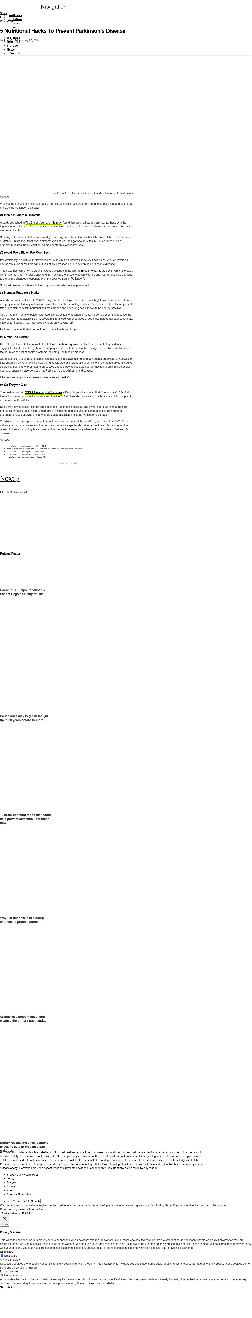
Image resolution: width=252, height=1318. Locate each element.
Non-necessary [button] (9, 1271)
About (10, 1190)
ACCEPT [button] (27, 1213)
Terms (10, 1178)
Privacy (11, 1182)
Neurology (65, 300)
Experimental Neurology (96, 271)
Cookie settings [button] (10, 1213)
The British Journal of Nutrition (43, 222)
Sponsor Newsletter (19, 1194)
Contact (11, 1186)
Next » (67, 479)
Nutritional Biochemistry (58, 344)
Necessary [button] (6, 1252)
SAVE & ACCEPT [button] (11, 1287)
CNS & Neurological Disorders (43, 392)
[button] (51, 6)
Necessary (10, 1256)
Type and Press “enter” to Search (20, 1201)
